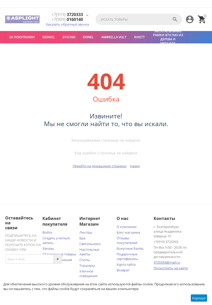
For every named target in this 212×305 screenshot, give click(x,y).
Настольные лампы (89, 251)
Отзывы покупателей (127, 240)
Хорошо (199, 298)
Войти (47, 232)
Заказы (48, 248)
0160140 (67, 19)
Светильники (90, 243)
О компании (127, 226)
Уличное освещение (88, 273)
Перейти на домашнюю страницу (100, 166)
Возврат (123, 270)
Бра (82, 238)
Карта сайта (126, 264)
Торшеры (87, 265)
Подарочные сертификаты (127, 256)
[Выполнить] (58, 259)
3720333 (67, 14)
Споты (84, 259)
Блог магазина (128, 232)
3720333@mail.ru (167, 262)
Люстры (85, 232)
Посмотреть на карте (171, 268)
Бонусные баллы (130, 248)
